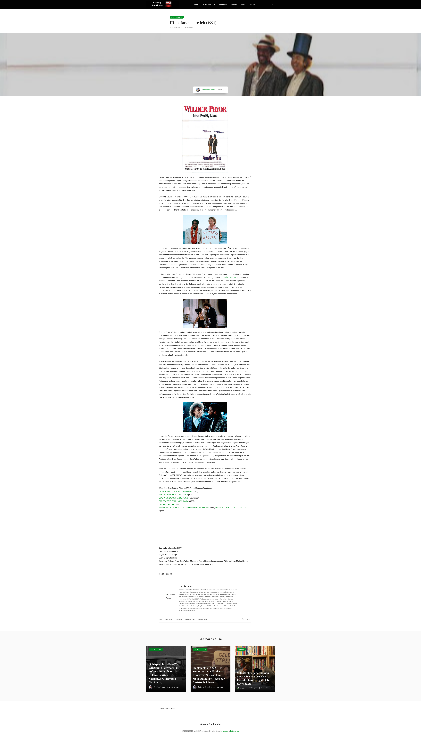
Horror (241, 649)
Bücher (252, 4)
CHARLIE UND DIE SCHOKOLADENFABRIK (176, 491)
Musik (243, 4)
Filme (196, 4)
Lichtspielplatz (208, 4)
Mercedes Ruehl (190, 619)
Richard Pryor (202, 619)
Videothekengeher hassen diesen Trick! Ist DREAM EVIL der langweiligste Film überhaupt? (253, 678)
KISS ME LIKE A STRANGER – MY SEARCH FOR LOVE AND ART (184, 508)
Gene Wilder (169, 619)
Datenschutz (234, 731)
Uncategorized (176, 17)
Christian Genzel (209, 90)
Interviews (223, 4)
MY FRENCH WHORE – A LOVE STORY (230, 508)
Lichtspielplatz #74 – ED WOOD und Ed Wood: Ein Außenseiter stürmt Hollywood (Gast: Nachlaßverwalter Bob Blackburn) (163, 673)
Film (160, 619)
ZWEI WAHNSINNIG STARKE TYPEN (173, 495)
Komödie (179, 619)
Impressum (225, 731)
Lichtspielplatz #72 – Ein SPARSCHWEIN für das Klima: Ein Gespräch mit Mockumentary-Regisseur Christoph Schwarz (209, 675)
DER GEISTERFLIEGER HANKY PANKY (174, 501)
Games (234, 4)
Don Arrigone (253, 688)
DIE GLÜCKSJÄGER (228, 277)
